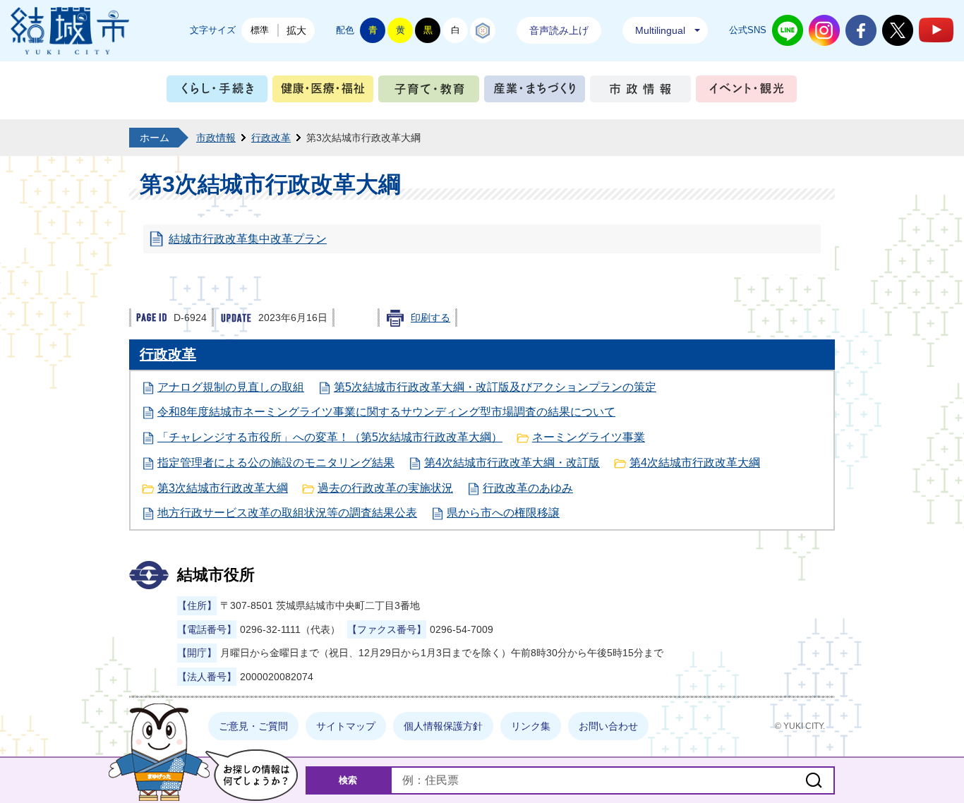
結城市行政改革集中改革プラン (248, 239)
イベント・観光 (746, 92)
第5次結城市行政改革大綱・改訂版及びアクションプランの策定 (495, 387)
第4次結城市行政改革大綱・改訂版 (512, 463)
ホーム (154, 137)
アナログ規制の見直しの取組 (230, 387)
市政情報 (640, 92)
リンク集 (530, 726)
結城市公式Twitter (897, 30)
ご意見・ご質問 (253, 726)
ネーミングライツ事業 (588, 437)
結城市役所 (216, 575)
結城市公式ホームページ (70, 30)
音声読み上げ (559, 30)
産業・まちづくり (534, 92)
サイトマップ (345, 726)
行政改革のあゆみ (528, 488)
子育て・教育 (428, 92)
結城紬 (482, 30)
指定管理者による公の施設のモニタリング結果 (275, 463)
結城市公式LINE (787, 30)
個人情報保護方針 (443, 726)
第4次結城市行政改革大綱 (694, 463)
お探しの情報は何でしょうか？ (251, 775)
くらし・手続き (217, 92)
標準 (260, 30)
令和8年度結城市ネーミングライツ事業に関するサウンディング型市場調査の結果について (386, 412)
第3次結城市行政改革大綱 (222, 488)
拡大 (296, 30)
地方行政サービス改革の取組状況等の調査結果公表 (287, 513)
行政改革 (271, 137)
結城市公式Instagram (824, 30)
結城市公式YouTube (936, 30)
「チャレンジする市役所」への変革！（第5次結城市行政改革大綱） (329, 437)
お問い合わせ (608, 726)
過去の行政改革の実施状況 (385, 488)
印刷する (430, 317)
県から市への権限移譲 (503, 513)
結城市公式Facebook (860, 30)
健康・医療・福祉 (322, 92)
